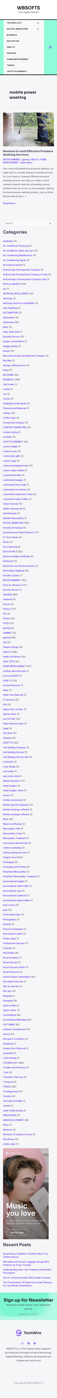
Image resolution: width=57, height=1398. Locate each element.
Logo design (9, 766)
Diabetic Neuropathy (13, 518)
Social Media (9, 1015)
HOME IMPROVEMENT (18, 59)
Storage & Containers (13, 1039)
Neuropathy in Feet (12, 833)
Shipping (7, 996)
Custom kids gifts (11, 456)
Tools (6, 1072)
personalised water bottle (16, 886)
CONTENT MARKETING (14, 427)
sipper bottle (9, 1005)
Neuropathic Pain (11, 828)
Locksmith (8, 761)
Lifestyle (7, 738)
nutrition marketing (12, 847)
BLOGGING (8, 375)
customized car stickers (15, 489)
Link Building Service (13, 752)
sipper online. (10, 1010)
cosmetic (7, 437)
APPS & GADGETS (12, 284)
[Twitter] (34, 1343)
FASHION (11, 53)
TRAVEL (11, 65)
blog (5, 370)
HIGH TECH (8, 661)
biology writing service (14, 365)
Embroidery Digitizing (13, 570)
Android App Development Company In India (25, 274)
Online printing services (15, 852)
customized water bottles (15, 499)
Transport (8, 1082)
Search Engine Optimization (17, 976)
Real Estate (8, 953)
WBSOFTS (28, 8)
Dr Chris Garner (10, 537)
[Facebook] (28, 1343)
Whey (6, 1124)
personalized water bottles (16, 900)
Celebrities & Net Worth (14, 403)
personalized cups (12, 890)
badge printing (10, 346)
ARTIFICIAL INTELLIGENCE (16, 293)
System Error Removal (14, 1048)
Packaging (8, 862)
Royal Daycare (10, 962)
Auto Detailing (10, 308)
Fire (5, 613)
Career (6, 398)
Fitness (6, 618)
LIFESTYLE (8, 742)
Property (7, 948)
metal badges (10, 785)
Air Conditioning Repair (14, 260)
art (4, 289)
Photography (9, 919)
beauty (6, 351)
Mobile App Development (16, 804)
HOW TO (7, 680)
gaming (6, 628)
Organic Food (10, 857)
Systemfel (8, 1053)
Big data (7, 360)
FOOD (6, 623)
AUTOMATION (10, 312)
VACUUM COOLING (12, 1101)
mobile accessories (12, 800)
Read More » (9, 203)
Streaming (8, 1043)
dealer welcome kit (12, 508)
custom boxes (10, 451)
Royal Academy (11, 957)
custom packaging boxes (15, 465)
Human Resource (11, 685)
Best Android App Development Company (24, 355)
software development (14, 1029)
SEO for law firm (11, 986)
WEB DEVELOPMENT (13, 1120)
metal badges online (13, 790)
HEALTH (11, 47)
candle (6, 389)
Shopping (8, 1000)
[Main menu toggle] (50, 47)
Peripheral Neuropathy (14, 871)
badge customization (13, 341)
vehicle (6, 1105)
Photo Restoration (12, 914)
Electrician (8, 561)
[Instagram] (22, 1343)
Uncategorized (10, 1091)
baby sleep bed (11, 331)
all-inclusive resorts (12, 265)
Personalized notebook (15, 895)
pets (5, 910)
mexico (6, 795)
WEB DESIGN (9, 1115)
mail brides (8, 771)
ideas (6, 690)
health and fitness (12, 656)
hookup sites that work (14, 671)
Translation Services (13, 1077)
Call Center (8, 384)
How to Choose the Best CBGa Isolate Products (26, 1277)
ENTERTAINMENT (12, 159)
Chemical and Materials (14, 408)
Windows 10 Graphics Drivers (17, 1134)
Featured (7, 599)
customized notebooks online (18, 494)
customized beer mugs (14, 484)
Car (5, 394)
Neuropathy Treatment (14, 838)
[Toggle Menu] (37, 23)
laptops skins (9, 714)
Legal (6, 728)
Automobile (8, 317)
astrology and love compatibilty (19, 303)
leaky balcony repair (13, 723)
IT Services (8, 699)
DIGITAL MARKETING (17, 29)
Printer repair (9, 938)
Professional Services (14, 943)
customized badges (13, 480)
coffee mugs (9, 417)
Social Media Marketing (15, 1019)
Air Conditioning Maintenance (17, 255)
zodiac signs (9, 1144)
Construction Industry (13, 422)
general (26, 159)
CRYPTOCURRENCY (17, 71)
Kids (5, 704)
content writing (10, 432)
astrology (7, 298)
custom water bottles (13, 470)
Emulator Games (11, 575)
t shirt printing (9, 1058)
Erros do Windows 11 (13, 585)
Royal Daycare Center (14, 967)
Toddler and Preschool (14, 1067)
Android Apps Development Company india (24, 279)
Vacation (7, 1096)
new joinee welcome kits (15, 843)
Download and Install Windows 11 (19, 532)
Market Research (11, 781)
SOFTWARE (9, 1024)
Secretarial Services (13, 981)
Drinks (6, 542)
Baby (5, 327)
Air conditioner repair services (18, 250)
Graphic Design (10, 647)
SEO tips (7, 991)
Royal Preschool (11, 972)
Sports (6, 1034)
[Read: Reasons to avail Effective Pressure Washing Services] (28, 129)
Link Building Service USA (16, 757)
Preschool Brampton (13, 929)
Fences (6, 604)
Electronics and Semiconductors (19, 566)
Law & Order (9, 719)
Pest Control (9, 905)
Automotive (8, 322)
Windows (7, 1129)
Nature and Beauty (12, 824)
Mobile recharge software (16, 809)
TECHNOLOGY (14, 23)
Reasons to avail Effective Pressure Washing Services (28, 153)
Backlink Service (11, 336)
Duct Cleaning (10, 547)
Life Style (7, 733)
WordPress (8, 1139)
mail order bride (11, 776)
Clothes (7, 413)
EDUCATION (13, 41)
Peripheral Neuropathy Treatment (20, 876)
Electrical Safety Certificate (16, 556)
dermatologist (10, 513)
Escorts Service (11, 589)
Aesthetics (8, 241)
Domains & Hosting (12, 527)
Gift (4, 642)
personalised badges (13, 881)
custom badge (10, 446)
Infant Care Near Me (13, 695)
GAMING (7, 633)
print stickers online (12, 933)
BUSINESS (12, 35)
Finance (7, 609)
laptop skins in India (13, 709)
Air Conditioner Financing (15, 245)
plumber (7, 924)
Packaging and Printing (14, 867)
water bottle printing (13, 1110)
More (5, 819)
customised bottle (12, 475)
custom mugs (9, 461)
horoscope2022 (11, 675)
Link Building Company (14, 747)
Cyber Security (10, 503)
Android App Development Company (21, 269)
